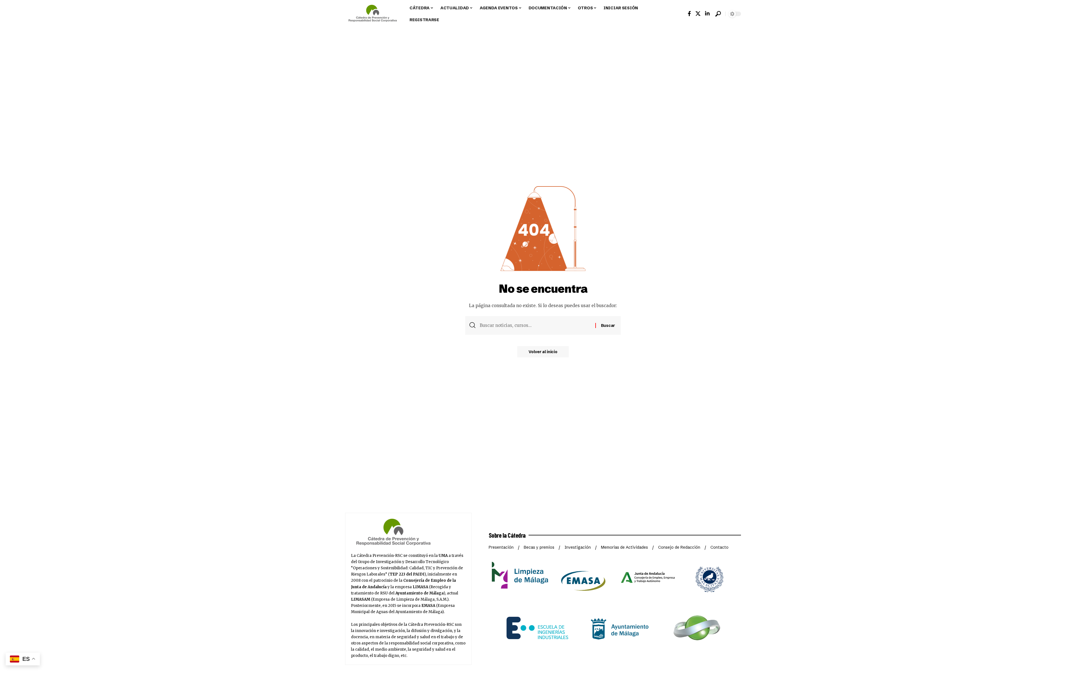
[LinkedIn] (707, 13)
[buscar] (718, 14)
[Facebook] (689, 13)
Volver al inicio (543, 351)
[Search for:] (535, 325)
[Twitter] (698, 13)
